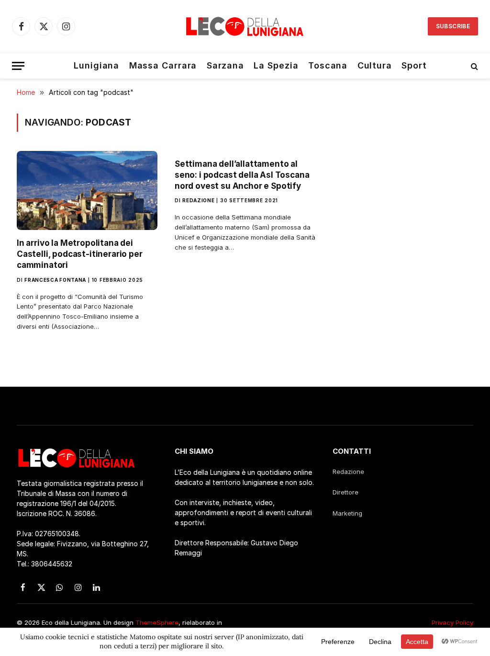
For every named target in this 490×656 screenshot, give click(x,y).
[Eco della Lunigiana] (245, 26)
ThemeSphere (156, 622)
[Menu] (18, 66)
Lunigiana (96, 65)
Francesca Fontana (55, 280)
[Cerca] (473, 66)
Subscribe (453, 26)
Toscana (327, 65)
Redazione (198, 200)
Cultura (374, 65)
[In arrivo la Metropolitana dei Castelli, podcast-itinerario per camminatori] (87, 190)
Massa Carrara (163, 65)
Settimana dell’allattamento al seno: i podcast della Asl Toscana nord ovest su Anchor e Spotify (242, 175)
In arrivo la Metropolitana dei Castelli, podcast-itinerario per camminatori (80, 254)
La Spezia (276, 65)
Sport (414, 65)
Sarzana (225, 65)
